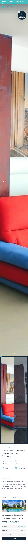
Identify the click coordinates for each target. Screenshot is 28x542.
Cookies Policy (9, 522)
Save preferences (14, 534)
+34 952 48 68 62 (20, 1)
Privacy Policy (16, 522)
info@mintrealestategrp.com (10, 3)
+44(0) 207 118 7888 (8, 1)
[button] (3, 180)
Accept (14, 538)
